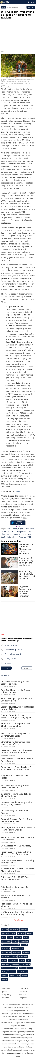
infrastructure (6, 952)
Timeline (5, 675)
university (24, 929)
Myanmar (30, 528)
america (5, 531)
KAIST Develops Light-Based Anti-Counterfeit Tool (16, 699)
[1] (24, 1034)
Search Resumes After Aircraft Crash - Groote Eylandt (17, 708)
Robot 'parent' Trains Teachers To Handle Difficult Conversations (16, 768)
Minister (15, 941)
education (26, 952)
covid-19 (24, 945)
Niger (29, 534)
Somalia (17, 534)
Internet (24, 976)
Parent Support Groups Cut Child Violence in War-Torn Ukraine (16, 853)
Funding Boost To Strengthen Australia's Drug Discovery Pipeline (17, 716)
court (18, 976)
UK (18, 945)
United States (13, 960)
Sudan (9, 534)
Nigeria (21, 528)
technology (5, 956)
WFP (29, 537)
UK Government (7, 968)
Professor (18, 937)
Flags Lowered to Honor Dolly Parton (14, 776)
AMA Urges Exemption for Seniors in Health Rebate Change (18, 828)
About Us (22, 994)
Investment (16, 952)
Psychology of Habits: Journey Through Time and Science (26, 561)
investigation (23, 956)
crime (28, 960)
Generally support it (13, 649)
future (30, 968)
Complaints (23, 998)
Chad (3, 534)
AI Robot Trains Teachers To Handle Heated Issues (17, 838)
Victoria (10, 937)
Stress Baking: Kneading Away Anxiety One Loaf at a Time (27, 575)
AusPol (4, 960)
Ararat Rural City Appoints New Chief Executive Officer (15, 724)
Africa (12, 531)
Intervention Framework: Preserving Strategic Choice (17, 861)
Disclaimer (5, 998)
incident (4, 979)
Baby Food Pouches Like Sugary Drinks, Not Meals (15, 691)
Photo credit (5, 87)
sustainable (15, 964)
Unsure (8, 663)
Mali (30, 531)
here (18, 491)
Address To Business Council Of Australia (15, 896)
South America (19, 537)
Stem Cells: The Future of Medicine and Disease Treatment (26, 549)
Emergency (5, 964)
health (26, 937)
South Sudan (6, 537)
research (29, 933)
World (3, 7)
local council (6, 949)
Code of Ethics (24, 988)
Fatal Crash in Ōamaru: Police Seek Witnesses (17, 904)
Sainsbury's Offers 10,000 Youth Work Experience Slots (15, 878)
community (5, 933)
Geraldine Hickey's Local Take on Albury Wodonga (16, 795)
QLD (16, 968)
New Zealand (26, 964)
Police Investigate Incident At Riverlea (14, 811)
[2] (25, 1034)
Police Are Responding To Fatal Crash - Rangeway (15, 682)
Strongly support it (13, 645)
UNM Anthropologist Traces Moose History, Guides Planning (17, 913)
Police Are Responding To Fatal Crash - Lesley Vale (15, 786)
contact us (16, 1053)
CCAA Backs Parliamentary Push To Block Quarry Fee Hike (17, 803)
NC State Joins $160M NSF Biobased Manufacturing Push (17, 869)
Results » (27, 668)
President (13, 972)
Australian (21, 933)
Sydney (4, 972)
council (13, 945)
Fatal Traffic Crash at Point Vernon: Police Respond (17, 759)
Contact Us (23, 991)
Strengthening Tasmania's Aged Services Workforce (15, 743)
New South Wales (17, 949)
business (5, 945)
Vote (6, 668)
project (22, 960)
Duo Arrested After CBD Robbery (16, 845)
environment (6, 941)
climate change (22, 972)
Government (14, 929)
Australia (5, 929)
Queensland (24, 941)
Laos (24, 534)
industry (14, 956)
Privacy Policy (6, 994)
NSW (3, 937)
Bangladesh (22, 531)
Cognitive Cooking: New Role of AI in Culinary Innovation (25, 591)
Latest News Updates (5, 990)
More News (18, 920)
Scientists (23, 968)
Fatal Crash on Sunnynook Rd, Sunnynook (14, 888)
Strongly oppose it (13, 658)
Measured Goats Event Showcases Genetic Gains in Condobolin (16, 751)
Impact (12, 976)
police (13, 933)
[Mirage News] (5, 2)
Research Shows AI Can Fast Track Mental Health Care (16, 820)
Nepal (14, 528)
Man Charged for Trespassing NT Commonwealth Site (16, 734)
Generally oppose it (13, 654)
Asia (8, 528)
